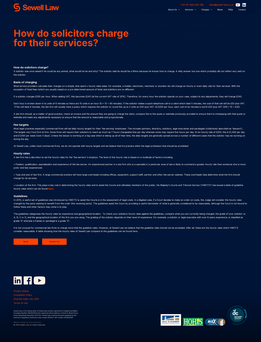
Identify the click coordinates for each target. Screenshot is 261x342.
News (220, 9)
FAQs (230, 9)
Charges (205, 9)
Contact (242, 9)
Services (189, 9)
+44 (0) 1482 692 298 (191, 4)
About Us (172, 9)
